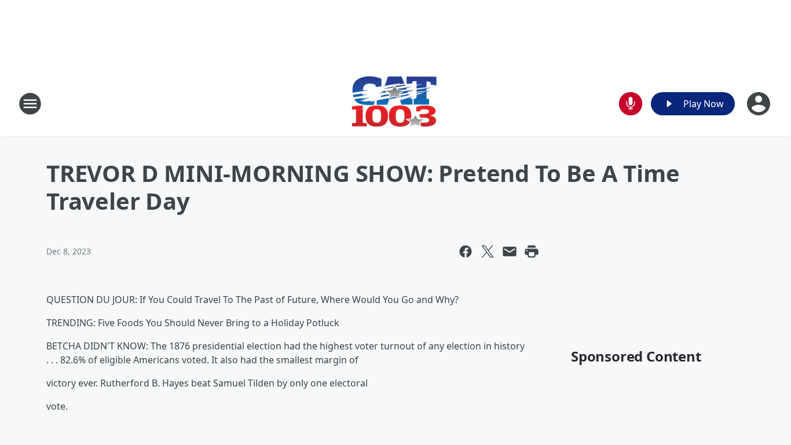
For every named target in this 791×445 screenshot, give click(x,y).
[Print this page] (531, 251)
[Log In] (759, 103)
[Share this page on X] (487, 251)
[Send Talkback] (630, 103)
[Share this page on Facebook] (465, 251)
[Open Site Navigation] (30, 103)
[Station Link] (395, 103)
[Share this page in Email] (509, 251)
